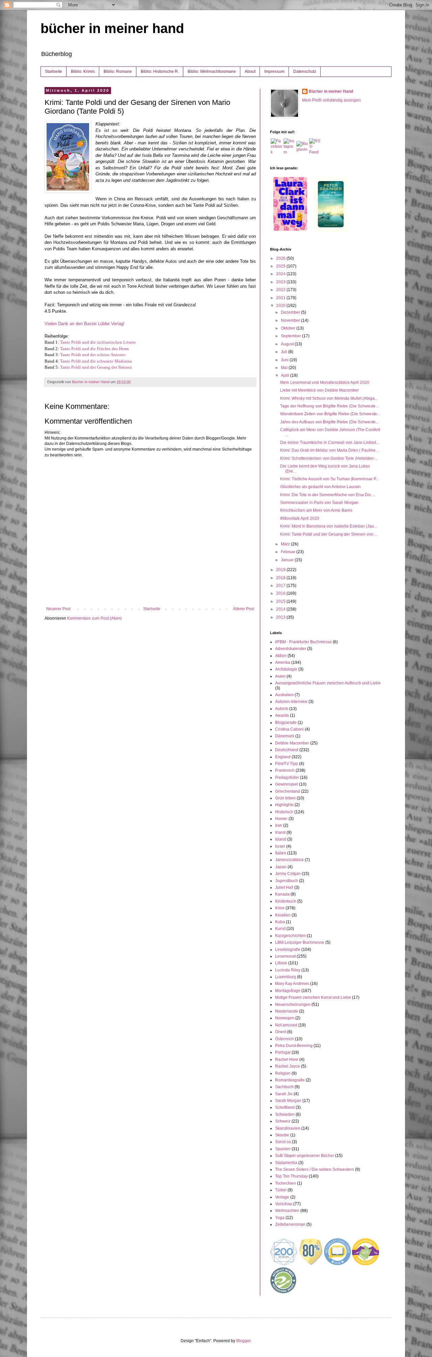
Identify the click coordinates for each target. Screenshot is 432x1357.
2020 (281, 305)
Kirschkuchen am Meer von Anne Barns (316, 510)
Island (280, 839)
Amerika (282, 662)
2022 (281, 289)
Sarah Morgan (288, 1100)
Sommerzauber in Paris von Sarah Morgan (319, 502)
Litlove (281, 963)
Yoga (280, 1217)
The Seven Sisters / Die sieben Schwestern (314, 1169)
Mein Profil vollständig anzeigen (331, 100)
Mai (285, 367)
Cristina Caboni (289, 729)
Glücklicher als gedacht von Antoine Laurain (320, 486)
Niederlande (286, 1011)
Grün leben (285, 798)
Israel (280, 846)
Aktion (281, 655)
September (291, 336)
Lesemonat (285, 956)
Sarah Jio (284, 1094)
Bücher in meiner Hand (331, 91)
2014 (281, 609)
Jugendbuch (286, 880)
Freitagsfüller (287, 777)
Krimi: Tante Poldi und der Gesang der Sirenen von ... (328, 534)
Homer (281, 818)
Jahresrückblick (289, 859)
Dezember (291, 312)
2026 (281, 258)
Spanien (283, 1149)
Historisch (284, 812)
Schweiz (283, 1121)
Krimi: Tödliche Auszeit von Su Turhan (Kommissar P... (329, 479)
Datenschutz (304, 71)
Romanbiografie (290, 1080)
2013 (281, 617)
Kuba (280, 922)
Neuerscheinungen (292, 1004)
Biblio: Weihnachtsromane (212, 71)
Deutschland (286, 749)
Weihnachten (287, 1210)
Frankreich (285, 770)
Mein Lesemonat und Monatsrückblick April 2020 (324, 382)
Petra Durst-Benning (294, 1045)
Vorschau (283, 1203)
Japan (281, 867)
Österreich (284, 1039)
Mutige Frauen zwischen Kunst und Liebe (313, 997)
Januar (288, 560)
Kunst (280, 928)
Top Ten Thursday (291, 1176)
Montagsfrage (287, 990)
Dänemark (284, 736)
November (291, 320)
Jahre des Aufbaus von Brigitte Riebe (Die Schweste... (329, 422)
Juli (284, 351)
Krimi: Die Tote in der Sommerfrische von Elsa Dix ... (327, 494)
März (286, 544)
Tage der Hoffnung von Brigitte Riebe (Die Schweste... (329, 406)
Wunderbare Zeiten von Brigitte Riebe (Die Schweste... (330, 414)
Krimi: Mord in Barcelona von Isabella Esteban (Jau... (328, 526)
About (250, 71)
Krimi (280, 908)
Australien (284, 694)
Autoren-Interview (291, 701)
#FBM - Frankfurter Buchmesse (303, 642)
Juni (285, 360)
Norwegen (284, 1018)
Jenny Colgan (288, 873)
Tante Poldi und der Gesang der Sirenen (96, 367)
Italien (280, 853)
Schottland (285, 1107)
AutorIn (281, 708)
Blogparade (286, 722)
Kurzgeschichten (290, 935)
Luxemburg (285, 976)
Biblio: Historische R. (160, 71)
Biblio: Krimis (83, 71)
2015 (281, 601)
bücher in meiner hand (112, 28)
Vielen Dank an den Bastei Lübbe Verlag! (85, 323)
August (288, 344)
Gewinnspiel (286, 784)
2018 (281, 577)
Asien (280, 676)
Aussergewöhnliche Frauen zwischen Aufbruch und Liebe (328, 683)
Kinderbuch (285, 901)
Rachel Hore (286, 1059)
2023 (281, 282)
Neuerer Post (58, 608)
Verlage (282, 1197)
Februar (288, 551)
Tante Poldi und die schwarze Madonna (96, 361)
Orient (280, 1031)
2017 (281, 585)
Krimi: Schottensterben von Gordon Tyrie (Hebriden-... (329, 458)
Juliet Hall (284, 887)
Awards (282, 715)
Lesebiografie (287, 949)
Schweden (285, 1114)
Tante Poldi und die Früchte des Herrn (94, 348)
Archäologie (286, 669)
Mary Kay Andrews (292, 983)
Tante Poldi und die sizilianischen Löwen (98, 342)
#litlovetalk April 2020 (299, 518)
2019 (281, 569)
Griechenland (287, 791)
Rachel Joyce (287, 1066)
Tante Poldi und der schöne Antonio (93, 354)
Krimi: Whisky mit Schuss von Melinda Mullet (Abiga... (329, 398)
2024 (281, 274)
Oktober (288, 328)
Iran (278, 825)
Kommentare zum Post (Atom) (94, 618)
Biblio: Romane (118, 71)
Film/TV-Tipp (286, 763)
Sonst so (283, 1141)
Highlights (284, 804)
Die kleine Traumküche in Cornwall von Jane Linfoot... (329, 442)
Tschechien (285, 1183)
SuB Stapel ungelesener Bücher (304, 1155)
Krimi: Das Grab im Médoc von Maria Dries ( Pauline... (329, 450)
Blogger (243, 1340)
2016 (281, 593)
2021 (281, 297)
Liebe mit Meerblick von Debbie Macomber (319, 390)
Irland (280, 832)
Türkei (281, 1190)
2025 (281, 266)
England (283, 757)
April (285, 375)
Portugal (283, 1052)
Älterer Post (243, 608)
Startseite (53, 71)
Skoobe (282, 1135)
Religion (283, 1073)
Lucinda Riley (287, 970)
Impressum (274, 71)
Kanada (282, 894)
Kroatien (283, 915)
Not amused (286, 1025)
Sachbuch (284, 1086)
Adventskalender (290, 648)
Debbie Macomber (292, 743)
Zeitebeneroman (290, 1224)
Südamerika (286, 1162)
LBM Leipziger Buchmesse (299, 942)
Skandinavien (287, 1128)
